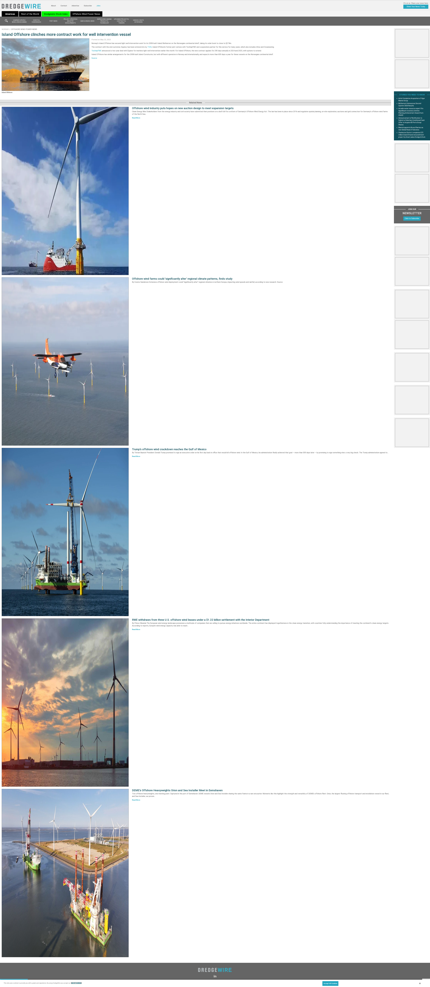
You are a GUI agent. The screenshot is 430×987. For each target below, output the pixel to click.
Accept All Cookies (330, 983)
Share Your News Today (416, 6)
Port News (53, 21)
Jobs (98, 6)
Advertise (75, 6)
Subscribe (88, 6)
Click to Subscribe (412, 218)
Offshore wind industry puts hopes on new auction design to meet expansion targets (183, 108)
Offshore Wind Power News (86, 14)
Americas (10, 14)
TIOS (149, 47)
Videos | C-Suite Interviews (138, 21)
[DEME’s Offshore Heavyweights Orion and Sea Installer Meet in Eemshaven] (65, 873)
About (53, 6)
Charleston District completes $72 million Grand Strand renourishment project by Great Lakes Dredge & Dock (411, 135)
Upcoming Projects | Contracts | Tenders (121, 21)
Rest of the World (30, 14)
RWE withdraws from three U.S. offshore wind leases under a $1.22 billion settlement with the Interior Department (200, 619)
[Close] (419, 983)
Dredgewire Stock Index (56, 14)
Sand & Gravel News (87, 21)
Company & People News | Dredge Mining (19, 21)
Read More (136, 118)
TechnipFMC (96, 51)
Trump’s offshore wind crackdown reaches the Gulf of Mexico (169, 449)
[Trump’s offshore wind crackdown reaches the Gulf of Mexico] (65, 532)
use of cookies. (76, 983)
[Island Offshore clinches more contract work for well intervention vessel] (45, 65)
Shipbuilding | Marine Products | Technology (104, 21)
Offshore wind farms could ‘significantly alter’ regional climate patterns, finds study (182, 278)
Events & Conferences (36, 21)
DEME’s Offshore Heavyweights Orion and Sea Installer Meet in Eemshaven (177, 790)
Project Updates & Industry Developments (70, 21)
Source (94, 58)
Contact (64, 6)
